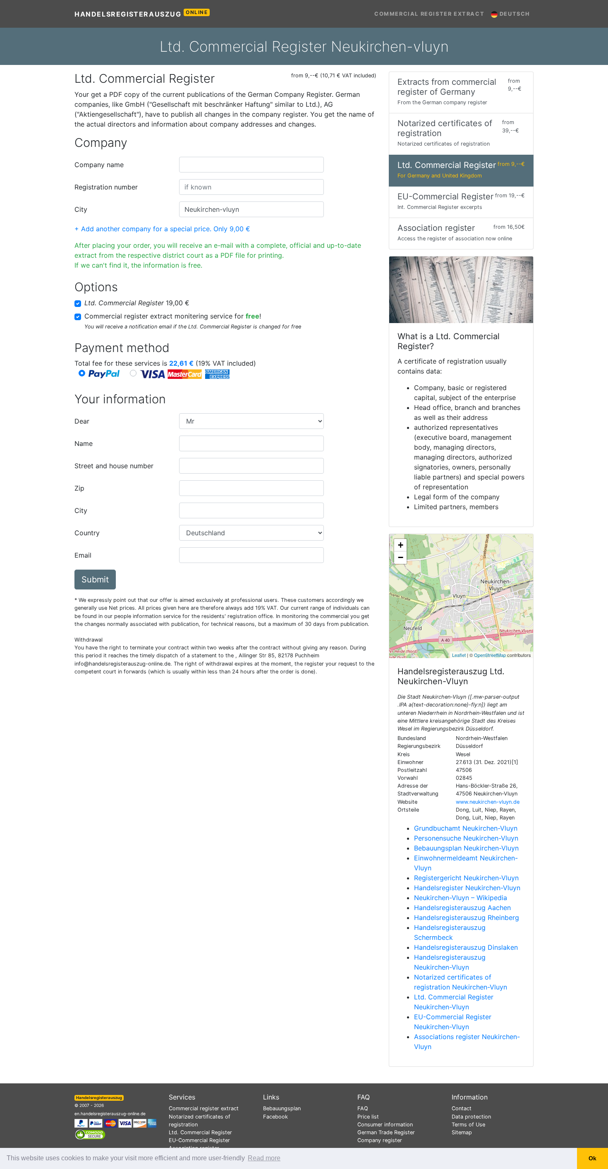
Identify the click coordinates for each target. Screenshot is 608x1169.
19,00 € (136, 303)
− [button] (400, 557)
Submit (95, 579)
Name (83, 443)
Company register (379, 1140)
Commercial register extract (429, 14)
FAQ (362, 1108)
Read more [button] (264, 1158)
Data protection (471, 1117)
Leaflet (459, 655)
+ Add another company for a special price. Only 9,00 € (162, 229)
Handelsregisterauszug (141, 13)
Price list (368, 1117)
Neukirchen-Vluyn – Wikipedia (460, 898)
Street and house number (113, 466)
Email (82, 555)
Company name (99, 164)
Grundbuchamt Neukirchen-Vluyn (465, 828)
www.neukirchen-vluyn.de (487, 802)
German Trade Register (386, 1132)
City (80, 209)
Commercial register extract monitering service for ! (172, 316)
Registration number (106, 187)
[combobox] (251, 164)
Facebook (275, 1117)
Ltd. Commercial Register (200, 1132)
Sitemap (462, 1132)
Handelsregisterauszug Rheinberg (466, 917)
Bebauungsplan (282, 1108)
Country (87, 533)
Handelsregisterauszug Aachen (462, 907)
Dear (81, 421)
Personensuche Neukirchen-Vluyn (466, 838)
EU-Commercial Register (199, 1140)
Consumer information (385, 1124)
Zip (79, 488)
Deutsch (514, 14)
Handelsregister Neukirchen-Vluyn (467, 888)
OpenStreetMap (490, 655)
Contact (462, 1108)
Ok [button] (592, 1158)
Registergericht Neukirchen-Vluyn (466, 878)
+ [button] (400, 545)
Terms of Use (468, 1124)
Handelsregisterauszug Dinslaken (466, 947)
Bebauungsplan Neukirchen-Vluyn (466, 848)
